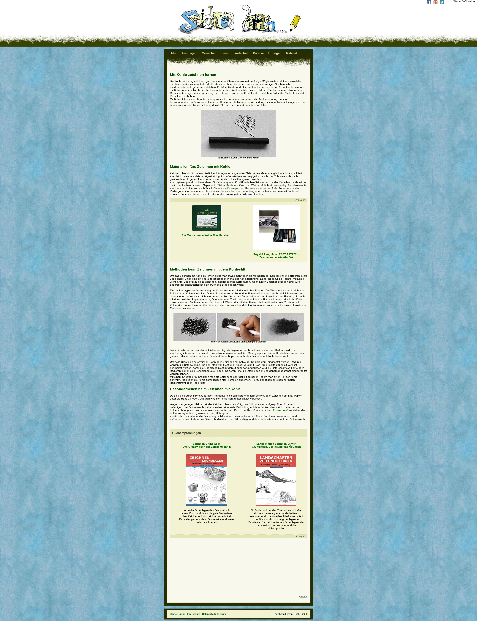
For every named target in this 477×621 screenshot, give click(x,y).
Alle (173, 53)
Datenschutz (209, 614)
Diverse (258, 53)
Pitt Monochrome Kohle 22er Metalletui (206, 235)
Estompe (232, 188)
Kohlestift (262, 90)
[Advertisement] (238, 568)
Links (182, 614)
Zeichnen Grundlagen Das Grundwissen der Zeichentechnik (207, 445)
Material (291, 53)
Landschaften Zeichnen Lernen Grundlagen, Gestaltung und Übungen (276, 445)
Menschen (209, 53)
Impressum (193, 614)
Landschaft (241, 53)
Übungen (275, 53)
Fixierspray (280, 410)
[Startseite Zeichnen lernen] (238, 33)
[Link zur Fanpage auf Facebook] (429, 2)
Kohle (214, 84)
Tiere (224, 53)
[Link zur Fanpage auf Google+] (435, 2)
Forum (222, 614)
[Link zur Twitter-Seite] (442, 2)
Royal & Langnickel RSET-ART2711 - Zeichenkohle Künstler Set (276, 256)
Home (173, 614)
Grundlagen (189, 53)
